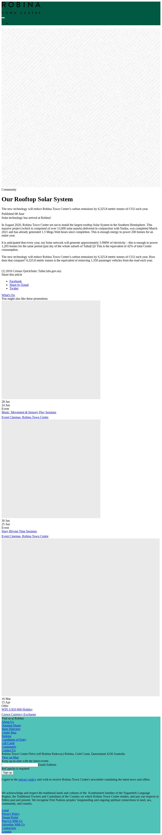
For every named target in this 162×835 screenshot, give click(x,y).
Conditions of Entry (14, 739)
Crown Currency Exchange (19, 714)
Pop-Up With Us (12, 821)
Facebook (15, 281)
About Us (8, 722)
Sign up (7, 772)
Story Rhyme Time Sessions (19, 531)
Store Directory (11, 729)
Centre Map (9, 732)
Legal (5, 810)
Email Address (47, 764)
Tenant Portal (10, 817)
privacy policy (27, 779)
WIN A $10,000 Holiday (17, 709)
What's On (8, 295)
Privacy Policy (11, 813)
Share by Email (19, 284)
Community (9, 746)
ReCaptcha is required (15, 768)
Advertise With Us (13, 824)
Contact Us (9, 750)
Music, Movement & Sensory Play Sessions (29, 412)
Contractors (9, 828)
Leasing (6, 831)
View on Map (10, 757)
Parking (6, 736)
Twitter (13, 288)
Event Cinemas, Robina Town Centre (25, 417)
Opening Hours (11, 725)
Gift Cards (8, 743)
